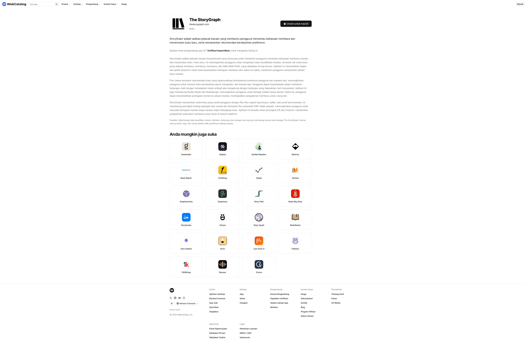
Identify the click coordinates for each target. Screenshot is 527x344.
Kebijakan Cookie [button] (217, 337)
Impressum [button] (245, 337)
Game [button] (242, 298)
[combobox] (187, 303)
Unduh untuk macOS (297, 23)
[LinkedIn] (175, 298)
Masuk (520, 4)
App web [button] (213, 303)
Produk (64, 4)
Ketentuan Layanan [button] (248, 328)
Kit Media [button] (335, 303)
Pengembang (92, 4)
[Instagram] (184, 298)
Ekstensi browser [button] (217, 298)
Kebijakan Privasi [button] (217, 333)
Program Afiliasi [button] (308, 311)
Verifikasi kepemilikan (218, 50)
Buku (191, 28)
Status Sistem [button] (307, 316)
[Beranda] (14, 4)
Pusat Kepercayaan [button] (218, 328)
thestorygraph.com (199, 24)
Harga (124, 4)
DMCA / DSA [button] (245, 333)
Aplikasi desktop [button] (217, 294)
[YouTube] (179, 298)
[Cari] (56, 4)
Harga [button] (303, 294)
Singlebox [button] (213, 311)
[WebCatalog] (172, 290)
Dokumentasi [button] (307, 298)
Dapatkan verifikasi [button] (279, 298)
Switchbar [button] (214, 307)
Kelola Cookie (175, 310)
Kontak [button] (304, 303)
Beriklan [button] (274, 307)
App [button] (242, 294)
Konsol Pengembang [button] (279, 294)
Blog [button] (303, 307)
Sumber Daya (110, 4)
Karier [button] (334, 298)
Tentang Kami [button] (337, 294)
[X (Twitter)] (171, 298)
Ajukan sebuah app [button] (279, 303)
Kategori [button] (244, 303)
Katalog (77, 4)
